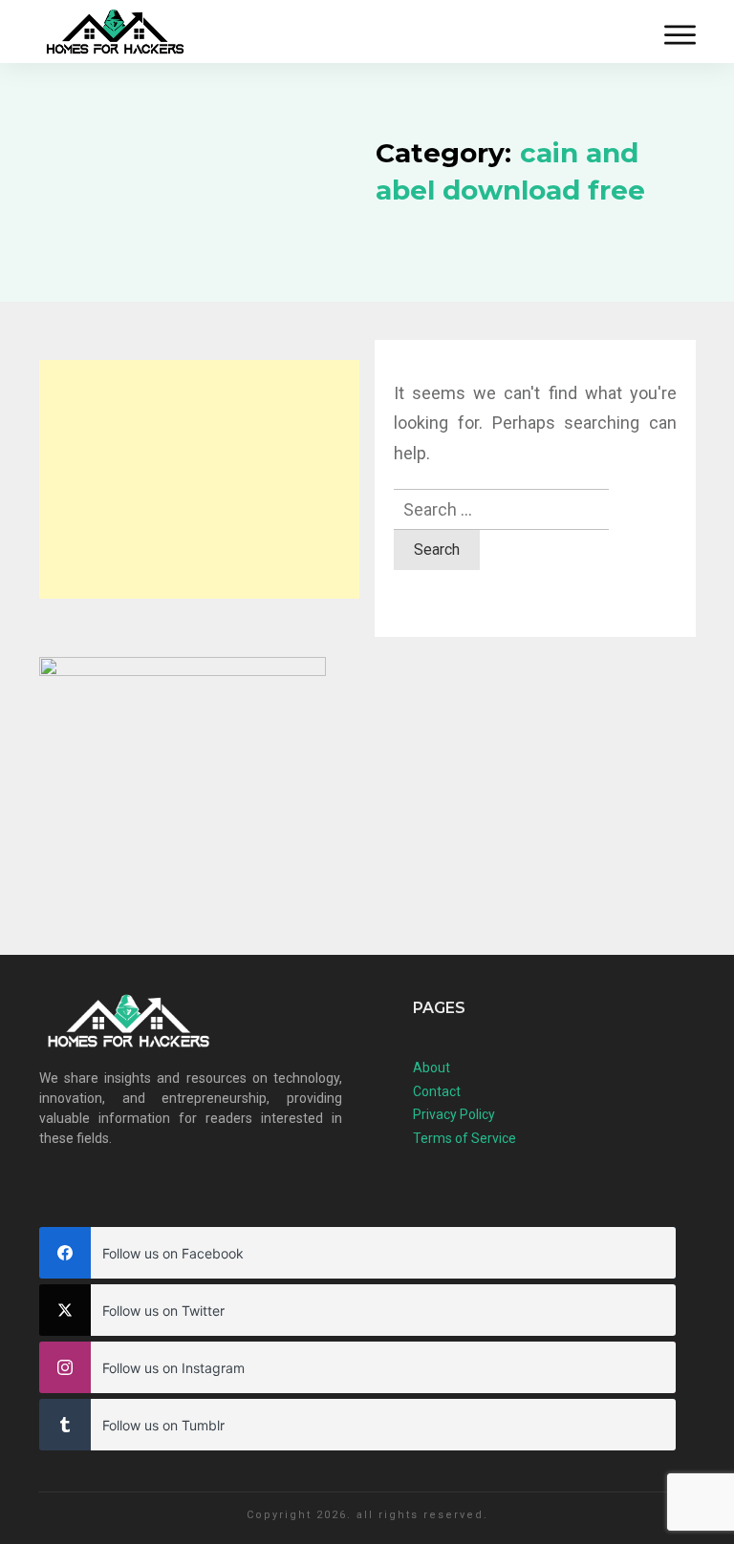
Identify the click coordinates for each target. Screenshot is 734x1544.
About (431, 1067)
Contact (437, 1091)
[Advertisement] (199, 479)
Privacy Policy (454, 1114)
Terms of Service (464, 1138)
